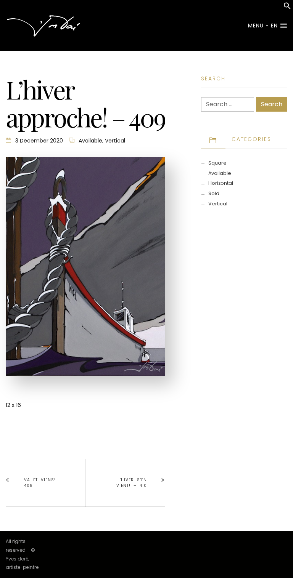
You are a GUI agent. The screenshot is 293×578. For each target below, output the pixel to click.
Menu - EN (264, 25)
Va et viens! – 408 (43, 482)
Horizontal (220, 183)
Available (90, 140)
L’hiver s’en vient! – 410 (131, 482)
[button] (287, 7)
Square (217, 163)
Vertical (115, 140)
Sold (213, 193)
